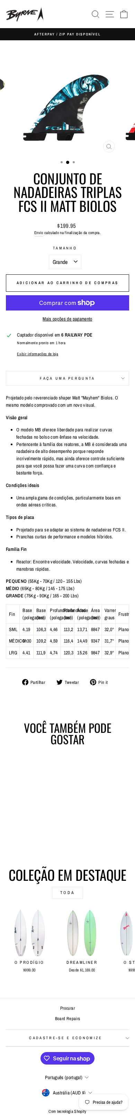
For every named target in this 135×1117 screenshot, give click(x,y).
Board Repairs (67, 1018)
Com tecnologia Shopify (67, 1111)
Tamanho (65, 248)
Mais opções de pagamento (67, 319)
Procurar (67, 1008)
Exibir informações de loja (37, 353)
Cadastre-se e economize (65, 1037)
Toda (67, 892)
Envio (38, 232)
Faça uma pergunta (67, 378)
